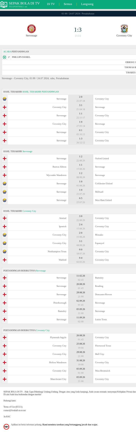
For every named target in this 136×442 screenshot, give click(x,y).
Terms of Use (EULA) (13, 407)
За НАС (7, 416)
